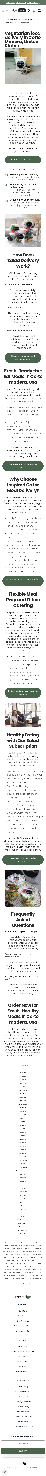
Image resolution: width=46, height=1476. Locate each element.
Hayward (23, 1107)
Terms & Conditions (23, 1417)
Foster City (23, 1097)
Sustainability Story (23, 1331)
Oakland (23, 1132)
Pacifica (23, 1135)
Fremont (23, 1100)
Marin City (23, 1202)
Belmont (22, 1069)
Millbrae (23, 1121)
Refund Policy (23, 1422)
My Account (23, 1346)
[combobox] (41, 10)
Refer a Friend (23, 1361)
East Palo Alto (23, 1090)
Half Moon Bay (23, 1104)
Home (7, 19)
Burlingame (23, 1076)
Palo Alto (23, 1139)
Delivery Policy (23, 1412)
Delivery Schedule (23, 1402)
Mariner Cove (23, 1226)
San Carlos (23, 1153)
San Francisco (10, 23)
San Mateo (23, 1163)
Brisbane (23, 1072)
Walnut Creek (23, 1177)
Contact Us (23, 1397)
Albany (23, 1184)
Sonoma (23, 1216)
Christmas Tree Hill (23, 1220)
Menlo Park (23, 1118)
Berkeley (23, 1188)
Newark (23, 1128)
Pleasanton (23, 1142)
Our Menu (23, 1311)
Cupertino (23, 1083)
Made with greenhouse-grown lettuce (22, 2)
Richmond (23, 1149)
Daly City (23, 1086)
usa (34, 19)
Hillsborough (23, 1111)
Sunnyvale (23, 1174)
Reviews (22, 1356)
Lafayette (23, 1198)
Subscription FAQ (23, 1392)
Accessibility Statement (23, 1427)
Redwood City (23, 1146)
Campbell (23, 1079)
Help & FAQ (23, 1387)
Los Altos (23, 1114)
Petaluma (23, 1209)
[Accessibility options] (4, 1472)
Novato (23, 1206)
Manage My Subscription (23, 1351)
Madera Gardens (23, 1223)
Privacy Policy (23, 1407)
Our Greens (23, 1316)
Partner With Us (23, 1371)
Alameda (23, 1181)
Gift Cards (23, 1366)
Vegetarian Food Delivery (21, 19)
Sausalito (23, 1212)
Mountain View (23, 1125)
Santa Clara (23, 1167)
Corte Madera (23, 1191)
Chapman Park (23, 1230)
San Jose (23, 1156)
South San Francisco (23, 1170)
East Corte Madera (23, 1234)
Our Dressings (23, 1321)
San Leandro (23, 1160)
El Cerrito (23, 1093)
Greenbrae (23, 1195)
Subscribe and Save (23, 1326)
